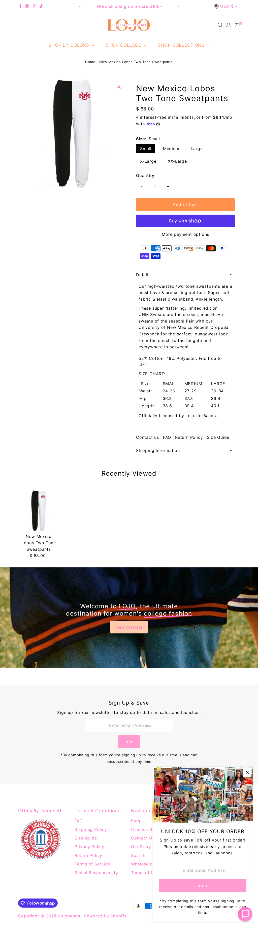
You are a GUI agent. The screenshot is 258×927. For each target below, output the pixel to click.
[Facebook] (20, 6)
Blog (135, 820)
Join (128, 741)
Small (145, 148)
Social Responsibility (96, 872)
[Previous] (80, 6)
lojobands (69, 915)
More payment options (185, 234)
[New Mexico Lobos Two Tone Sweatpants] (38, 510)
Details (143, 274)
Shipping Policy (91, 829)
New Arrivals (129, 626)
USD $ (227, 6)
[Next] (177, 6)
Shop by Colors (69, 45)
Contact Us (143, 838)
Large (197, 148)
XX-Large (177, 161)
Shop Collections (182, 45)
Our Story (141, 846)
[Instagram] (27, 6)
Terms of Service (92, 863)
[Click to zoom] (118, 86)
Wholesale (141, 863)
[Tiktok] (41, 6)
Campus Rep (144, 829)
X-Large (148, 161)
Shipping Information (158, 450)
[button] (245, 914)
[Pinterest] (34, 6)
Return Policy (189, 437)
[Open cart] (237, 25)
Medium (171, 148)
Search (138, 855)
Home (90, 62)
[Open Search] (220, 25)
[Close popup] (247, 772)
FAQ (167, 437)
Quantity (145, 175)
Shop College (124, 45)
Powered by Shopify (105, 915)
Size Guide (218, 437)
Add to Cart (185, 204)
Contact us (147, 437)
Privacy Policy (89, 846)
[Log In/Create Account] (228, 25)
